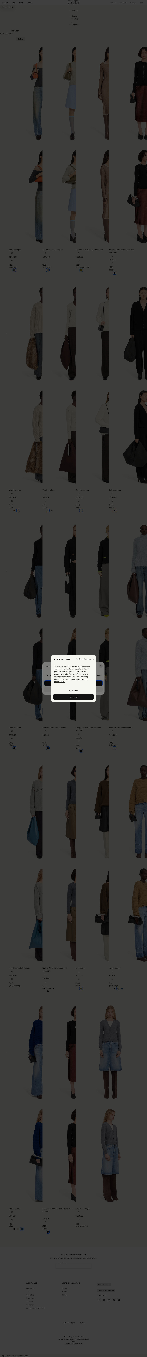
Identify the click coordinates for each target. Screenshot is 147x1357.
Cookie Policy (79, 679)
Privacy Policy (59, 682)
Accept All (73, 697)
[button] (85, 659)
